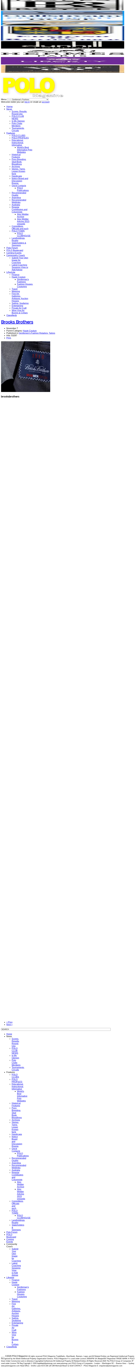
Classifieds (11, 315)
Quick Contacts (19, 186)
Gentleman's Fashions (23, 280)
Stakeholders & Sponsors (19, 244)
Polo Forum (12, 248)
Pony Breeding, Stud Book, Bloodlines (19, 161)
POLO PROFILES (20, 138)
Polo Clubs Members (17, 124)
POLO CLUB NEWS (18, 117)
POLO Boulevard (14, 250)
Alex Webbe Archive (23, 215)
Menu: (4, 99)
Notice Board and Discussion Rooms (20, 180)
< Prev (9, 1022)
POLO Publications (23, 189)
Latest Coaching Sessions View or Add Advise (20, 267)
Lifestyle (10, 272)
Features (10, 133)
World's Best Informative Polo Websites (24, 149)
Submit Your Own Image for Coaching (20, 260)
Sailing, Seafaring (20, 303)
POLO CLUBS (18, 135)
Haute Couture (19, 277)
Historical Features (16, 155)
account (45, 102)
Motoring (16, 291)
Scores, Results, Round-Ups (19, 112)
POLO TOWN (18, 231)
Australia (16, 205)
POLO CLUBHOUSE (24, 234)
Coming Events (14, 253)
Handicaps (17, 176)
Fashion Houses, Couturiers (25, 285)
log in (27, 102)
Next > (9, 1024)
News (9, 109)
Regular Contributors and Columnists (19, 209)
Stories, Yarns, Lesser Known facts (18, 171)
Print (8, 338)
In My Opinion (18, 121)
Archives (16, 166)
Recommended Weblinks (19, 201)
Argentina (16, 197)
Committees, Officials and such (20, 227)
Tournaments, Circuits (18, 129)
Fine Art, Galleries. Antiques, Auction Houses (20, 297)
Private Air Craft (19, 308)
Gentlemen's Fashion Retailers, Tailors (37, 333)
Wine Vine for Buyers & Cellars (20, 311)
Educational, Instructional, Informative (18, 142)
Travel (15, 289)
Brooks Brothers (17, 321)
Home (9, 106)
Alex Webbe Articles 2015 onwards (23, 221)
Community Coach (15, 255)
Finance (15, 275)
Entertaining (17, 306)
